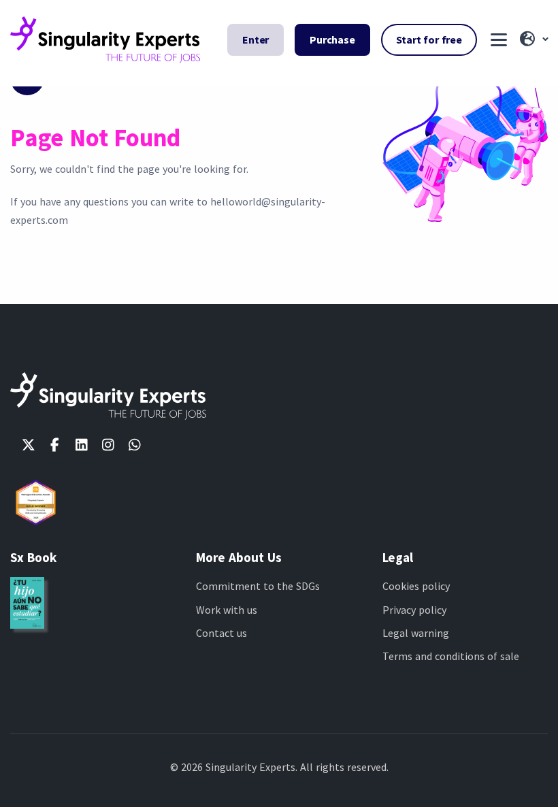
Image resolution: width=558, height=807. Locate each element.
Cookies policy (416, 586)
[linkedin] (81, 445)
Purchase (332, 39)
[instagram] (107, 445)
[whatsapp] (134, 445)
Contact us (221, 633)
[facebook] (54, 445)
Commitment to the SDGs (258, 586)
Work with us (226, 609)
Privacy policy (414, 609)
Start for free (429, 39)
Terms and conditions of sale (450, 656)
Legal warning (415, 633)
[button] (533, 39)
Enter (255, 39)
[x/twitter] (28, 445)
